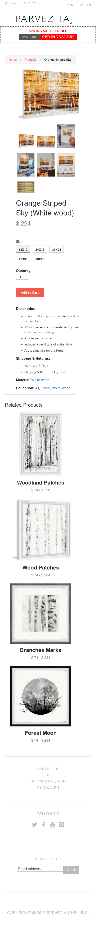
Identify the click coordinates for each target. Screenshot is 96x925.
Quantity (23, 270)
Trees (45, 387)
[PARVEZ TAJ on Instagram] (61, 824)
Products (30, 59)
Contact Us (48, 768)
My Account (48, 787)
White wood (40, 379)
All (37, 387)
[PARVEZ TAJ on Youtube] (52, 824)
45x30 (23, 259)
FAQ (48, 774)
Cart (88, 5)
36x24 (56, 249)
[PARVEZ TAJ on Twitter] (35, 824)
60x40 (39, 259)
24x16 (39, 249)
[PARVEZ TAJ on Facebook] (44, 824)
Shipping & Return (48, 781)
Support (30, 3)
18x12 (23, 249)
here (63, 372)
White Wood (61, 387)
